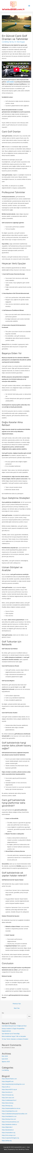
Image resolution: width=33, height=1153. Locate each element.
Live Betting (5, 42)
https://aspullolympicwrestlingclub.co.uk (13, 1084)
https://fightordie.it (7, 1127)
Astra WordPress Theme (22, 1149)
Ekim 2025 (5, 1056)
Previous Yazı (17, 1003)
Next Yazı (17, 1008)
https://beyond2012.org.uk (9, 1089)
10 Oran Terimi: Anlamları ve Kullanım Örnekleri (15, 1039)
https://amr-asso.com (8, 1097)
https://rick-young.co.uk (8, 1135)
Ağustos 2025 (6, 1061)
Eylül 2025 (5, 1059)
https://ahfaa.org (6, 1140)
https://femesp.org (7, 1105)
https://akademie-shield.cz (9, 1124)
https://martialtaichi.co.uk (9, 1116)
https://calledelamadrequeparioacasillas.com (14, 1113)
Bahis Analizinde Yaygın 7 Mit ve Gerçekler (14, 1036)
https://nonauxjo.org (7, 1095)
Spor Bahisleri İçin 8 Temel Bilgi (10, 1033)
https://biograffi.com (7, 1081)
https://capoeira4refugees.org (10, 1138)
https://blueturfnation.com (9, 1078)
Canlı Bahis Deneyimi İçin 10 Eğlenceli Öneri (14, 1026)
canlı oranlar (10, 81)
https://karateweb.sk (8, 1130)
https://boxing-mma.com (9, 1119)
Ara (3, 1013)
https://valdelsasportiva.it (9, 1100)
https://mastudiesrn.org (8, 1132)
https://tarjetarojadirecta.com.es (11, 1108)
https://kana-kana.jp (7, 1103)
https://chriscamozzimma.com (10, 1122)
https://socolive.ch (7, 1092)
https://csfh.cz (6, 1087)
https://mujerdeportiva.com (9, 1111)
